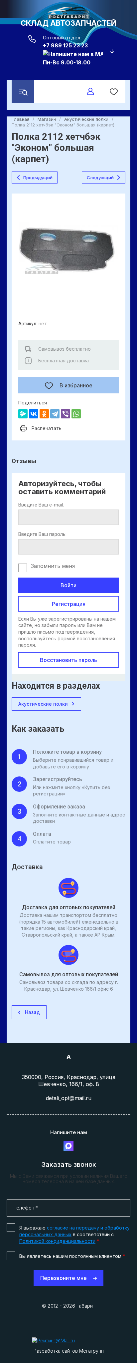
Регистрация (68, 604)
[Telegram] (55, 413)
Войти (68, 585)
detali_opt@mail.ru (68, 1098)
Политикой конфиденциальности (57, 1241)
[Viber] (65, 413)
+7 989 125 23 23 (65, 45)
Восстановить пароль (68, 660)
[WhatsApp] (76, 413)
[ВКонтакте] (33, 413)
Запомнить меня (53, 566)
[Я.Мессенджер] (23, 413)
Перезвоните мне (63, 1278)
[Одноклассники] (44, 413)
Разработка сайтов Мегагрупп (69, 1351)
